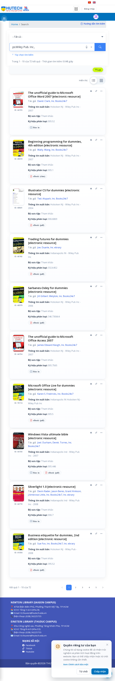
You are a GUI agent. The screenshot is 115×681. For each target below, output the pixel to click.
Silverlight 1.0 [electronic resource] (51, 487)
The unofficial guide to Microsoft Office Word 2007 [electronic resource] (54, 94)
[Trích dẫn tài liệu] (91, 91)
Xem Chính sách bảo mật (75, 664)
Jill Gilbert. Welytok (47, 296)
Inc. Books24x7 (59, 101)
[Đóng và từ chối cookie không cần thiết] (107, 644)
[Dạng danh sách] (93, 80)
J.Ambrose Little (36, 494)
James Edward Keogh (48, 345)
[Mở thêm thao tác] (101, 91)
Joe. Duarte (43, 247)
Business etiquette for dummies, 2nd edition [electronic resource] (53, 537)
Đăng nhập (89, 9)
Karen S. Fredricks (46, 393)
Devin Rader (43, 491)
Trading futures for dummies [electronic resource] (48, 241)
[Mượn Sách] (95, 16)
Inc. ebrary (55, 247)
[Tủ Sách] (76, 9)
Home (14, 24)
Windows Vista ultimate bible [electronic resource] (48, 436)
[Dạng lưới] (101, 80)
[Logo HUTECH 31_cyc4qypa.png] (15, 9)
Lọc (99, 69)
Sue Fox (41, 543)
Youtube (30, 651)
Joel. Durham (44, 442)
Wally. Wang (43, 149)
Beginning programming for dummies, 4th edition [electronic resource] (55, 143)
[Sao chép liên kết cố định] (96, 91)
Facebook (30, 645)
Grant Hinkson (73, 491)
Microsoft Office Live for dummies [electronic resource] (51, 387)
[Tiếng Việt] (89, 2)
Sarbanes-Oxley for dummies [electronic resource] (48, 290)
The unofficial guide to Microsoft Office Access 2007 (50, 338)
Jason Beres (57, 491)
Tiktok (29, 648)
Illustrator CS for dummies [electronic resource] (53, 192)
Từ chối (83, 671)
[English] (94, 2)
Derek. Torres (59, 442)
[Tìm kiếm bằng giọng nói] (86, 47)
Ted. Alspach (44, 198)
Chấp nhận (100, 671)
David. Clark (43, 101)
